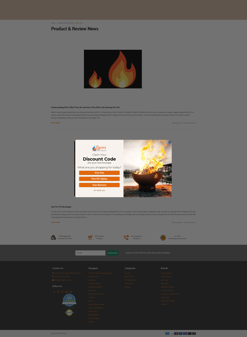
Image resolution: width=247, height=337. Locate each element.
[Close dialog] (169, 142)
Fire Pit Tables (99, 178)
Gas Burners (99, 185)
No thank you (99, 190)
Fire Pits (99, 172)
